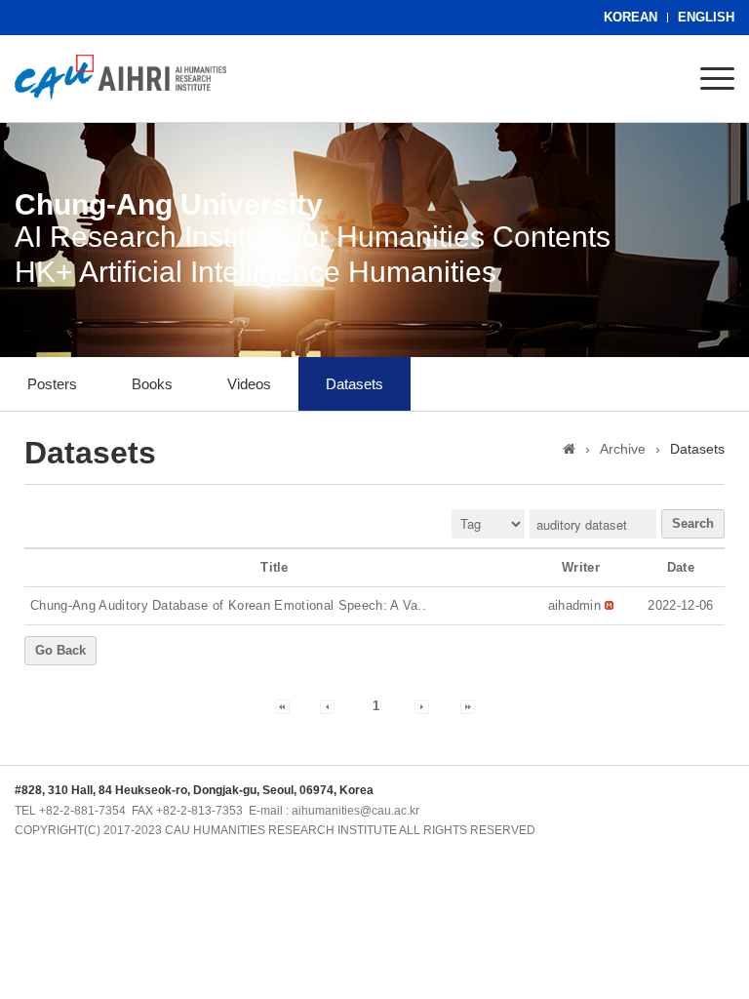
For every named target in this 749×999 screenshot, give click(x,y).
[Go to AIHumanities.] (569, 448)
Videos (249, 384)
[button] (575, 605)
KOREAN (630, 17)
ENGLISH (706, 17)
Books (152, 384)
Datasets (354, 384)
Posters (52, 384)
